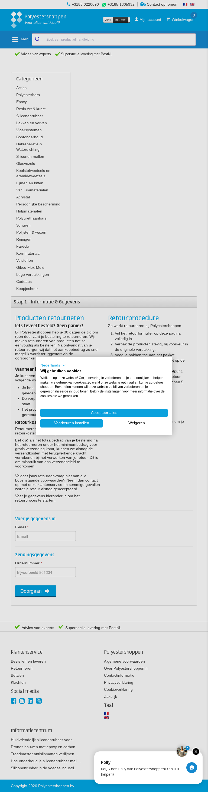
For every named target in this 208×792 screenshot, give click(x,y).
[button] (53, 365)
